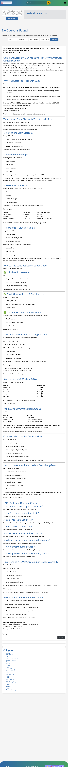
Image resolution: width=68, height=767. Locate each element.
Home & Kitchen (10, 670)
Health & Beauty (10, 669)
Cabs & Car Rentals (11, 655)
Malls (7, 677)
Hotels (7, 672)
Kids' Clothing (10, 674)
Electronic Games (11, 660)
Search (53, 39)
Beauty (8, 653)
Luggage (8, 676)
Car (7, 656)
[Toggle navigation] (65, 3)
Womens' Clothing (11, 690)
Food (7, 667)
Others (8, 684)
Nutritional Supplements (13, 683)
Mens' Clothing (10, 679)
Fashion (8, 663)
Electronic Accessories (12, 658)
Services (8, 686)
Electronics (9, 662)
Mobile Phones (10, 681)
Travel (7, 688)
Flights (8, 665)
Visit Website (11, 19)
